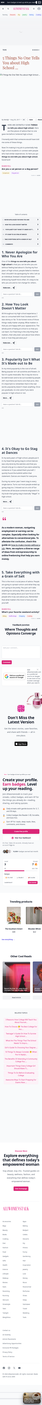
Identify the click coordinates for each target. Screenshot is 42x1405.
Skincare (6, 1300)
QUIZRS (38, 175)
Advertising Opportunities (12, 1343)
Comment (6, 662)
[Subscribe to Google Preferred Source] (14, 676)
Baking (31, 15)
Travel (25, 1309)
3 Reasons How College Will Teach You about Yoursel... (21, 1020)
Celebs (25, 1234)
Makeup (5, 1278)
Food (4, 1252)
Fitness (25, 1248)
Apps (24, 1221)
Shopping (22, 616)
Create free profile (21, 831)
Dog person (15, 173)
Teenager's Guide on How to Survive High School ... (21, 1034)
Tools (24, 1317)
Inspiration (27, 1265)
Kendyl (6, 120)
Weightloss (7, 1317)
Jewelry (25, 15)
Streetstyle (6, 1304)
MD (24, 119)
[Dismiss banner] (37, 669)
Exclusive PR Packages (11, 1348)
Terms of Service (8, 1356)
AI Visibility (7, 1335)
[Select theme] (34, 9)
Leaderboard (8, 882)
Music (25, 1282)
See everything (8, 939)
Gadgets (6, 1256)
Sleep (25, 1300)
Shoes (25, 1295)
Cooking (38, 15)
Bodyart (25, 1230)
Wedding (26, 1313)
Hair (24, 1261)
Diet (4, 1243)
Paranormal (27, 1287)
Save (31, 120)
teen (4, 50)
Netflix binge (12, 616)
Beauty (5, 1230)
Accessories (7, 1221)
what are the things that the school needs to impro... (21, 1041)
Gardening (26, 1256)
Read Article (21, 998)
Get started (32, 882)
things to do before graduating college (21, 1074)
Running (5, 15)
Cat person (6, 173)
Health (5, 1265)
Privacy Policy (7, 1352)
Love (24, 1274)
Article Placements (9, 1339)
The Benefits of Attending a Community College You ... (21, 1060)
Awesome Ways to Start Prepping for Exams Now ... (21, 1081)
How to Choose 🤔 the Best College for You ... (21, 1027)
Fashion (5, 1248)
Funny (25, 1252)
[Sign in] (39, 8)
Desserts (12, 15)
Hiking (4, 616)
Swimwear (26, 1304)
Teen (4, 1309)
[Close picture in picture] (25, 1394)
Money (25, 1278)
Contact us (6, 1330)
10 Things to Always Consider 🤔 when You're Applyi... (21, 1053)
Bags (4, 1226)
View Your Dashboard (23, 838)
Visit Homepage (21, 1189)
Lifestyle (6, 1274)
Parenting (6, 1291)
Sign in (11, 845)
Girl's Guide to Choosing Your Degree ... (21, 1047)
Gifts (4, 1261)
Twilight (5, 1313)
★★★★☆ (35, 50)
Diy (19, 15)
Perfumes (26, 1291)
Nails (4, 1287)
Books (5, 1234)
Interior (5, 1269)
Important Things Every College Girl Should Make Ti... (21, 1067)
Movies (5, 1282)
